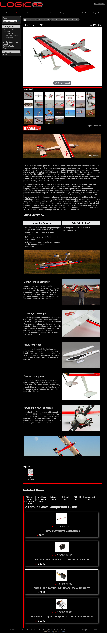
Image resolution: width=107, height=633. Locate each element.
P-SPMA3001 (64, 526)
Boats (29, 13)
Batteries (51, 13)
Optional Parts (65, 498)
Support (96, 13)
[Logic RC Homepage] (21, 6)
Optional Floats (53, 498)
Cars (7, 13)
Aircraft (18, 13)
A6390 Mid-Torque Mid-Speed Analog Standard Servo (61, 616)
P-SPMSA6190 (64, 555)
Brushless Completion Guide (41, 498)
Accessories (74, 13)
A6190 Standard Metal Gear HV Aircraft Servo (62, 559)
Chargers (63, 13)
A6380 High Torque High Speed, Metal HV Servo (61, 588)
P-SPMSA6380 (64, 584)
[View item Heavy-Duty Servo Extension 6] (61, 522)
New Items (85, 13)
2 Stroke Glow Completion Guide (29, 498)
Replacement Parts (89, 498)
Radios (40, 13)
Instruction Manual (31, 478)
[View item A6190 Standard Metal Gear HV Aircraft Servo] (62, 551)
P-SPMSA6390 (64, 612)
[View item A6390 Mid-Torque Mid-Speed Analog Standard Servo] (61, 608)
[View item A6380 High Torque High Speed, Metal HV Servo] (61, 579)
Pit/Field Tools (77, 498)
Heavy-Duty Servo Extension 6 (62, 531)
